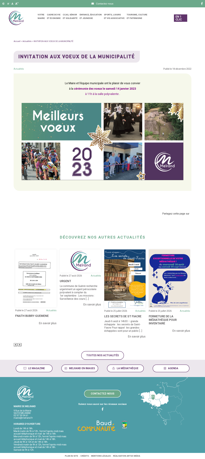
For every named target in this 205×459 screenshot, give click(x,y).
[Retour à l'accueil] (25, 393)
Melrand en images (81, 368)
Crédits (84, 456)
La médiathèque (127, 368)
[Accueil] (16, 18)
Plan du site (71, 456)
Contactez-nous (102, 393)
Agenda (172, 368)
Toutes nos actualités (102, 355)
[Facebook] (202, 4)
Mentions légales (101, 456)
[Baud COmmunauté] (96, 425)
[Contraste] (3, 4)
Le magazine (36, 368)
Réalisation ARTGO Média (126, 456)
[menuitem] (41, 18)
